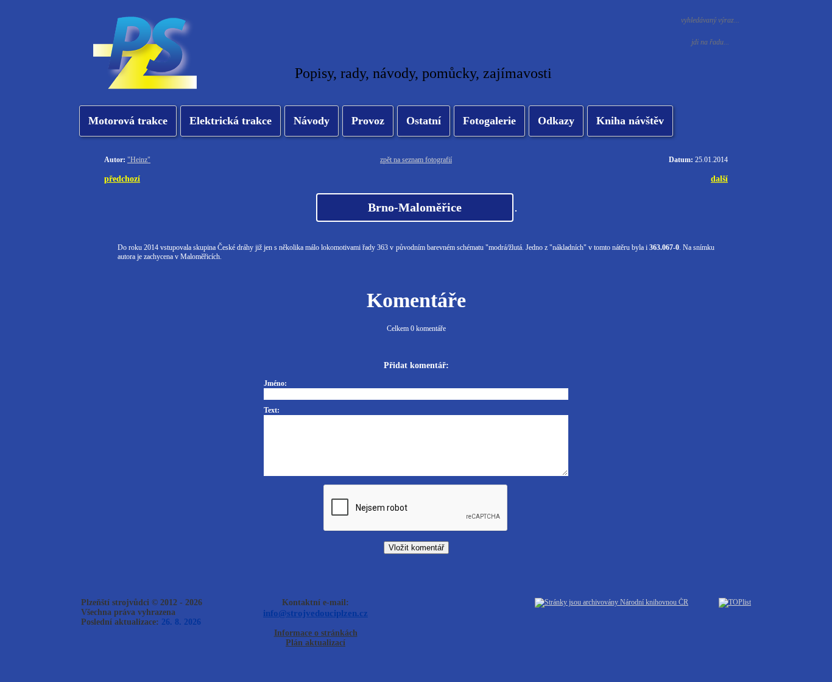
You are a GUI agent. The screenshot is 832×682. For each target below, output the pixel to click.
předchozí (122, 178)
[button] (230, 121)
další (719, 178)
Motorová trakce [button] (127, 121)
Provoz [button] (367, 121)
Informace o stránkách (316, 633)
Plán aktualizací (315, 642)
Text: (272, 410)
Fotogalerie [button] (489, 121)
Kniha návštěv (630, 121)
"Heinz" (138, 159)
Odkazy (556, 121)
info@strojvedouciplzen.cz (315, 613)
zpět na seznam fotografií (416, 159)
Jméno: (275, 383)
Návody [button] (312, 121)
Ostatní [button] (423, 121)
